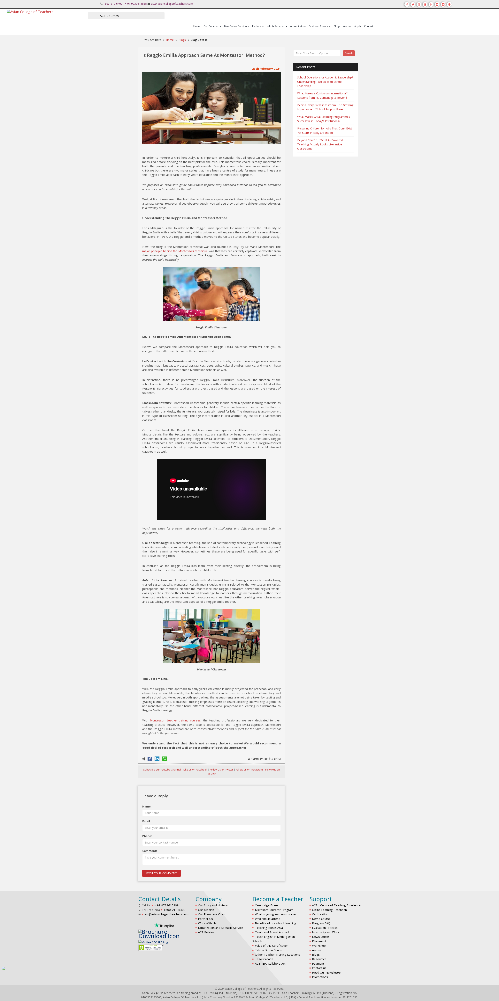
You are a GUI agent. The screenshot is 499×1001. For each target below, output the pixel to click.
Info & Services (276, 26)
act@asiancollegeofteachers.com (172, 3)
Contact (368, 26)
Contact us (319, 968)
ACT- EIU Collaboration (270, 963)
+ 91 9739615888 (136, 3)
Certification (320, 914)
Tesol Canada (264, 959)
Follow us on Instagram (249, 769)
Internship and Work (325, 932)
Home (196, 26)
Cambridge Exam (266, 905)
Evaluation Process (325, 928)
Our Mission (206, 910)
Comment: (149, 851)
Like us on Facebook (195, 769)
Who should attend (267, 919)
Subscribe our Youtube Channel (162, 769)
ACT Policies (206, 932)
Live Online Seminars (236, 26)
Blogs (337, 26)
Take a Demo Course (269, 950)
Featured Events (319, 26)
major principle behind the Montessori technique (175, 251)
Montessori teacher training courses (175, 720)
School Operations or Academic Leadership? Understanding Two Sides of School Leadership (325, 82)
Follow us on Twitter (221, 769)
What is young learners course (275, 914)
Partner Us (205, 919)
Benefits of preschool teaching (275, 923)
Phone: (147, 836)
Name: (146, 806)
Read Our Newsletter (326, 972)
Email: (146, 821)
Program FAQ (321, 923)
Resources (319, 959)
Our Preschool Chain (211, 914)
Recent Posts (305, 67)
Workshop (319, 945)
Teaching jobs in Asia (269, 928)
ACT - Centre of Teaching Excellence (336, 905)
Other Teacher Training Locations (277, 954)
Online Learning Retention (329, 910)
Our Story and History (213, 905)
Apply (357, 26)
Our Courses (211, 26)
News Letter (320, 937)
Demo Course (321, 919)
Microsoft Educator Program (274, 910)
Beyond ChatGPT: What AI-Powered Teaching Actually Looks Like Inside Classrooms (320, 144)
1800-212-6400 (112, 3)
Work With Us (207, 923)
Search (349, 53)
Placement (319, 941)
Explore (257, 26)
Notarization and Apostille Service (220, 928)
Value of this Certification (271, 945)
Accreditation (298, 26)
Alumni (347, 26)
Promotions (320, 977)
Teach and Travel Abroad (272, 932)
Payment (318, 963)
